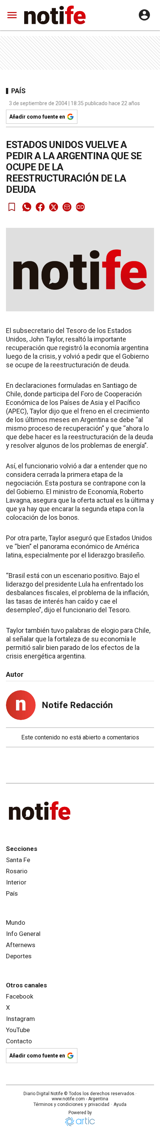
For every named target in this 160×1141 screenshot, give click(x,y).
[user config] (144, 15)
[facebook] (40, 206)
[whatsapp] (26, 206)
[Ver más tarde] (12, 207)
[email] (67, 206)
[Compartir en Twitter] (53, 206)
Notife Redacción (77, 705)
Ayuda (120, 1104)
